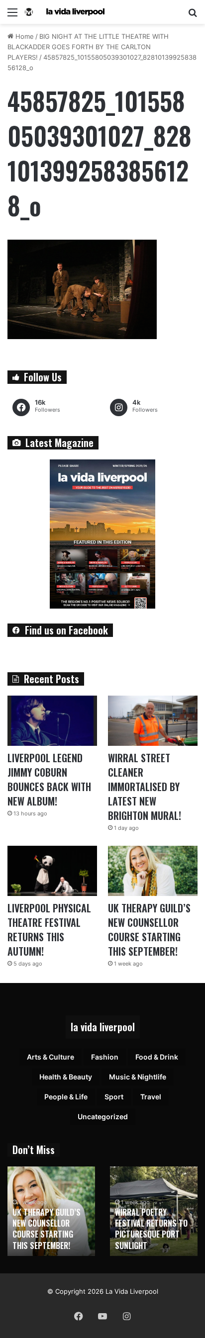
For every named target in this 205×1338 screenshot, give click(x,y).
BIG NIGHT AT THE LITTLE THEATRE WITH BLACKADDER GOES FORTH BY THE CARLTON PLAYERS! (88, 46)
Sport (113, 1096)
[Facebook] (79, 1316)
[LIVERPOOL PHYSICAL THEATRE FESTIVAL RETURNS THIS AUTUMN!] (52, 871)
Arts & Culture (50, 1057)
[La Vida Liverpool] (64, 12)
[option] (51, 1211)
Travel (150, 1096)
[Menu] (12, 15)
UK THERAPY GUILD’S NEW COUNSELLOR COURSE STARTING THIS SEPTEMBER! (149, 929)
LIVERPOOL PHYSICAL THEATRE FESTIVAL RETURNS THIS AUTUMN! (49, 929)
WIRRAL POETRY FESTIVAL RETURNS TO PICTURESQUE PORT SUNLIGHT (151, 1228)
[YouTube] (102, 1316)
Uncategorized (103, 1116)
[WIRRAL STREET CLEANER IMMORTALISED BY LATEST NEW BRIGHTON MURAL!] (153, 721)
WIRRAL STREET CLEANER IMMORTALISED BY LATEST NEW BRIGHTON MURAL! (144, 786)
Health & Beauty (65, 1076)
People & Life (66, 1096)
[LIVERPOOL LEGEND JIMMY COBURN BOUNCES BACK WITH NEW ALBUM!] (52, 721)
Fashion (104, 1057)
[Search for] (193, 15)
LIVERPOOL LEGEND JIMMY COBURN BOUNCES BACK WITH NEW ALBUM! (49, 779)
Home (23, 36)
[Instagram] (126, 1316)
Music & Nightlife (137, 1076)
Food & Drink (156, 1057)
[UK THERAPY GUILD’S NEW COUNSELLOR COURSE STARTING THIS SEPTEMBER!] (153, 871)
